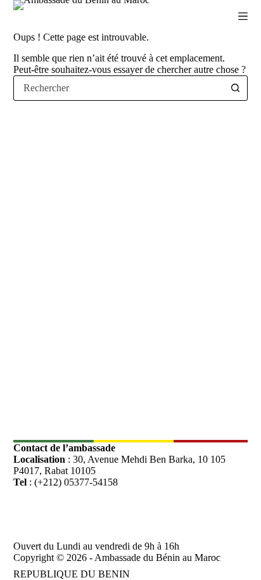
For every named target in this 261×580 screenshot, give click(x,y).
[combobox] (119, 88)
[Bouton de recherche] (235, 88)
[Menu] (243, 16)
